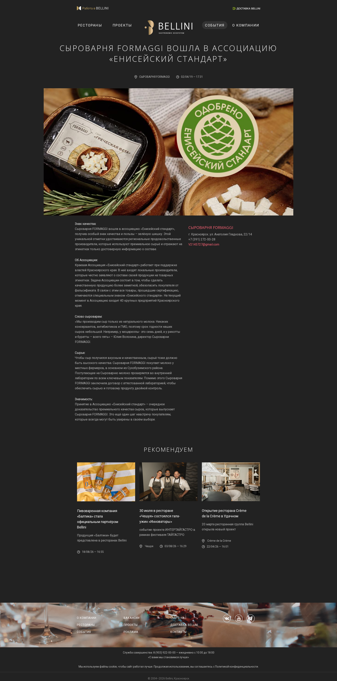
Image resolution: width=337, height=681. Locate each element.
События (214, 25)
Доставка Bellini (184, 624)
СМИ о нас (178, 617)
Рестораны (90, 25)
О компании (245, 25)
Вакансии (132, 617)
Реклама (131, 631)
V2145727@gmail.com (203, 244)
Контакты (178, 631)
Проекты (122, 25)
